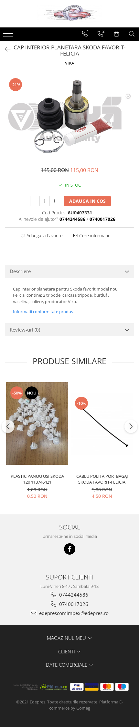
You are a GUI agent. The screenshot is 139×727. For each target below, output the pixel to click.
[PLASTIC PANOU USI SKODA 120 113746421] (37, 423)
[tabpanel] (69, 117)
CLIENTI (67, 651)
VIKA (69, 63)
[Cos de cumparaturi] (116, 33)
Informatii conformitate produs (43, 311)
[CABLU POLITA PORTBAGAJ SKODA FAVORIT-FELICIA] (102, 424)
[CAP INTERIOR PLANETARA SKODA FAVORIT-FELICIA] (69, 117)
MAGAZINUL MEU (67, 638)
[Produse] (9, 35)
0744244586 (73, 594)
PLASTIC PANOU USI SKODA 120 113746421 (37, 479)
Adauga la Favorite (44, 235)
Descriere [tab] (20, 271)
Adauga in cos (87, 201)
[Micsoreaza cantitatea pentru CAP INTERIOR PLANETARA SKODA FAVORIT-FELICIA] (35, 201)
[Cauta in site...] (131, 33)
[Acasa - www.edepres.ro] (69, 14)
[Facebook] (69, 549)
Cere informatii (93, 235)
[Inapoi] (5, 49)
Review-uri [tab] (25, 329)
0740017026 (73, 604)
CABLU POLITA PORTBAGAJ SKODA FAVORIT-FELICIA (102, 479)
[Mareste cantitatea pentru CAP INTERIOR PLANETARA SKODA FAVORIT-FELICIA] (54, 201)
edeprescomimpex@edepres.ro (73, 613)
